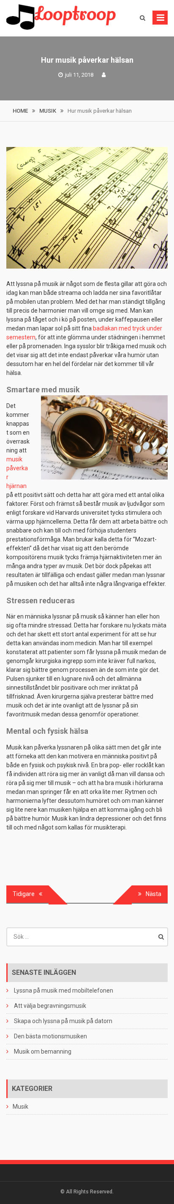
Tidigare (24, 894)
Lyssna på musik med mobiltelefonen (63, 990)
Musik (20, 1106)
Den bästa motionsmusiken (50, 1036)
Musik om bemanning (42, 1051)
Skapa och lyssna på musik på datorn (63, 1021)
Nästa (153, 894)
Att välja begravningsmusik (50, 1005)
